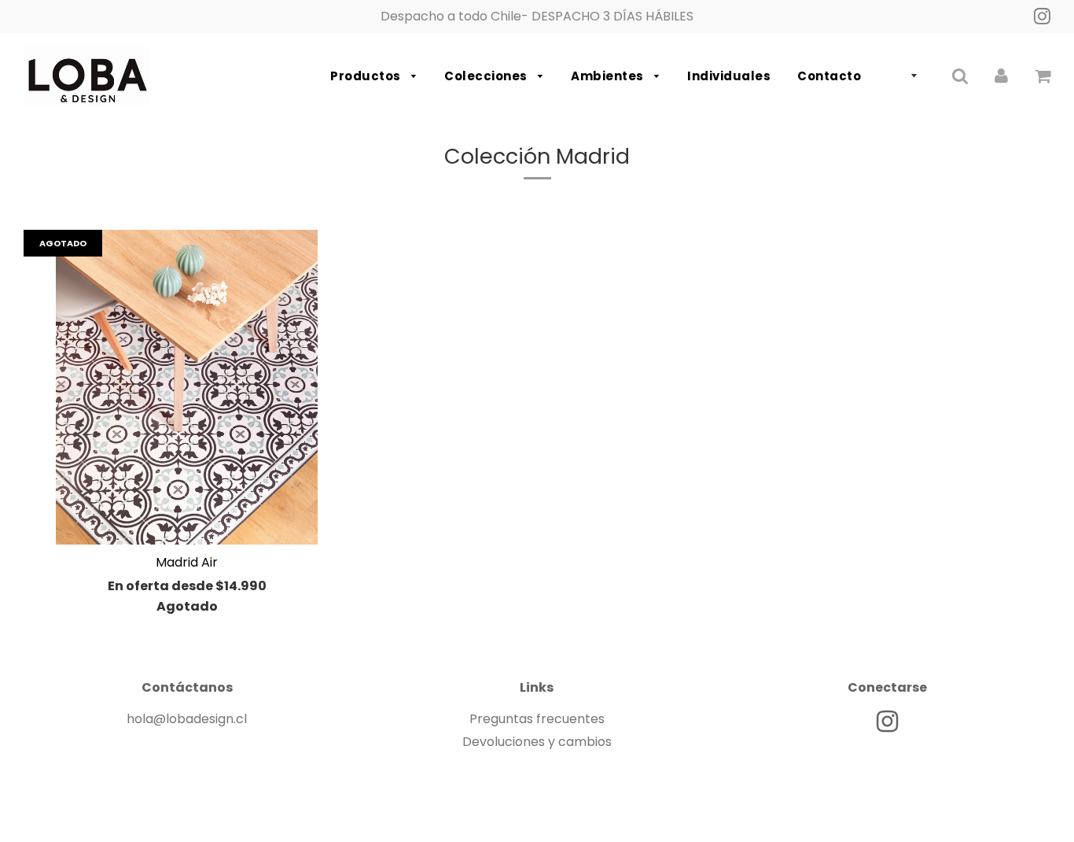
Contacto (829, 76)
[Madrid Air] (187, 387)
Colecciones (487, 76)
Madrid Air (187, 562)
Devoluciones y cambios (537, 742)
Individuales (729, 76)
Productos (366, 76)
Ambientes (608, 76)
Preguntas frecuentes (537, 719)
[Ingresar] (1001, 76)
